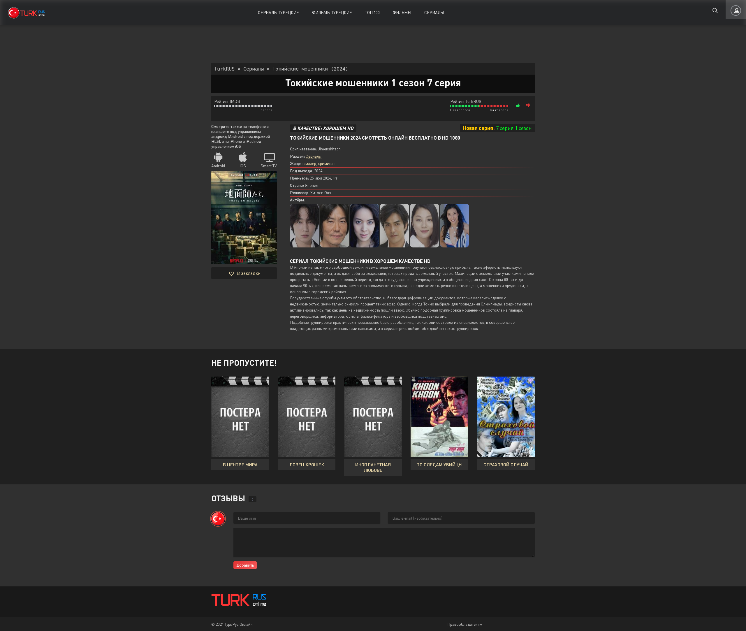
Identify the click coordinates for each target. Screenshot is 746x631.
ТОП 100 (372, 12)
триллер (309, 163)
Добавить (245, 565)
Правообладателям (464, 624)
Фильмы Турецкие (332, 12)
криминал (326, 163)
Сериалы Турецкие (278, 12)
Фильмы (402, 12)
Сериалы (434, 12)
